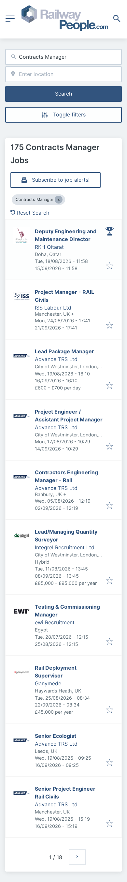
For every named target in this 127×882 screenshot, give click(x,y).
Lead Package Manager (64, 351)
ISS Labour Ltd (53, 307)
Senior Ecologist (55, 736)
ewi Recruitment (55, 622)
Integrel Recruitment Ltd (64, 547)
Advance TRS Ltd (56, 359)
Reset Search (33, 212)
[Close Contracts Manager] (59, 200)
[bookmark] (110, 266)
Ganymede (48, 683)
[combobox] (63, 57)
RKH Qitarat (49, 247)
